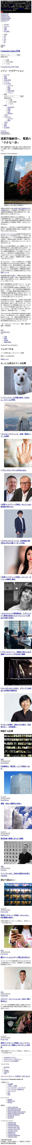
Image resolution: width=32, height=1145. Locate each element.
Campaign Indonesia (13, 1125)
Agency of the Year (13, 1107)
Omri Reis (3, 870)
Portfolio (10, 1099)
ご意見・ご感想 (12, 1086)
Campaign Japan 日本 (14, 1127)
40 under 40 (11, 1116)
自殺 (15, 208)
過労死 (6, 340)
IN (5, 41)
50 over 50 (10, 1118)
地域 (5, 105)
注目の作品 (9, 62)
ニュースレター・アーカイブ (16, 1087)
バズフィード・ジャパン (8, 234)
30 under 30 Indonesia (14, 1115)
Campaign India (12, 1124)
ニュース (7, 74)
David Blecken (5, 132)
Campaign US (4, 15)
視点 (5, 76)
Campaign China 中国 (14, 1129)
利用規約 (21, 8)
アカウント (7, 117)
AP (5, 36)
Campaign (10, 1057)
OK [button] (2, 12)
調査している (5, 272)
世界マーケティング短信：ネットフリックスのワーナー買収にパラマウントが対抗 (15, 1045)
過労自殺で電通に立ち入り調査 (12, 838)
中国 (9, 110)
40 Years (10, 1102)
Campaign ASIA (5, 16)
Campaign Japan (5, 332)
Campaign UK (5, 13)
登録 (9, 120)
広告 (5, 28)
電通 (5, 336)
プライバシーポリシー (7, 1076)
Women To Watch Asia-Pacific (16, 1113)
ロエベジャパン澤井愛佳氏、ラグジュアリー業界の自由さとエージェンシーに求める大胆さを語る (16, 616)
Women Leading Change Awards (16, 1111)
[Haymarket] (4, 1079)
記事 (7, 60)
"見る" (6, 115)
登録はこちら (5, 359)
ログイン (7, 26)
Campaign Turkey (12, 1137)
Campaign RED (5, 19)
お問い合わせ (26, 1076)
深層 (5, 78)
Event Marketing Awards (14, 1108)
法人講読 (7, 31)
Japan (9, 108)
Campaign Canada (6, 18)
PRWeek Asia (11, 1101)
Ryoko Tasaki (4, 911)
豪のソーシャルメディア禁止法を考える (15, 957)
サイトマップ (12, 1091)
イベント (7, 82)
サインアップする (11, 1061)
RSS (9, 1093)
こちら (11, 5)
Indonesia (10, 113)
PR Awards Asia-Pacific (14, 1110)
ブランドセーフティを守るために (14, 470)
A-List (8, 64)
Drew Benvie (4, 954)
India (9, 112)
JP (4, 38)
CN (5, 39)
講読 (5, 29)
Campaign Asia (12, 1122)
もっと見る (7, 83)
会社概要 (10, 1084)
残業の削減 (7, 342)
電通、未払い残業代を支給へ (11, 803)
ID (5, 42)
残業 (5, 338)
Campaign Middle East (14, 1135)
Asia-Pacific (11, 107)
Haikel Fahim (4, 995)
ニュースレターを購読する (16, 1089)
